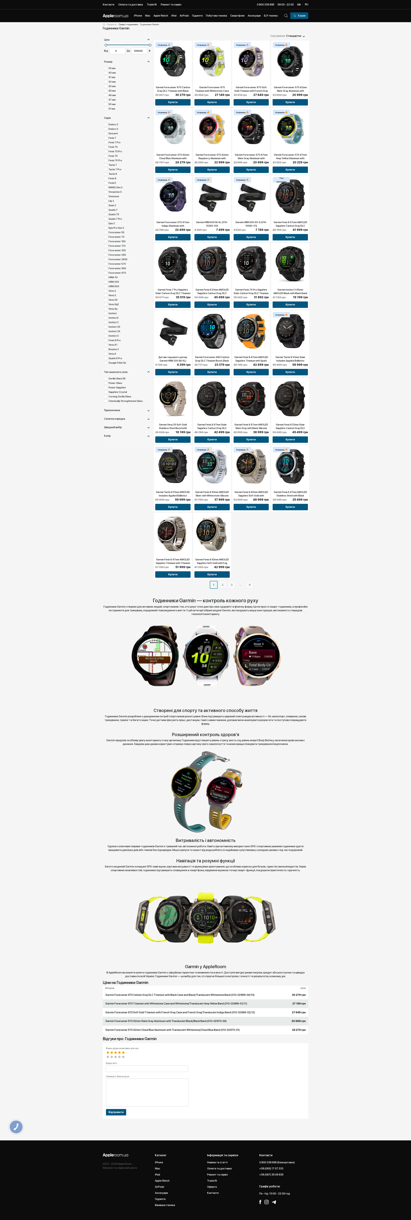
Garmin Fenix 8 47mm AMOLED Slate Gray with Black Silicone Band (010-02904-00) (251, 428)
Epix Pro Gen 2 (116, 227)
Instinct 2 (114, 322)
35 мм (112, 68)
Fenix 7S (113, 147)
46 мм (112, 95)
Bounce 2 (114, 349)
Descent (113, 133)
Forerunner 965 (117, 268)
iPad (157, 1174)
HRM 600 (114, 286)
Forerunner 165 (117, 241)
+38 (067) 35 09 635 (271, 1174)
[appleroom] (104, 24)
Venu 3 (112, 295)
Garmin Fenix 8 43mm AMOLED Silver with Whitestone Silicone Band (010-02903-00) (212, 496)
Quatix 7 (113, 209)
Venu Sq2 (114, 304)
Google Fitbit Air (117, 362)
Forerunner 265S (118, 259)
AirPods (159, 1186)
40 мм (112, 72)
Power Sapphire (117, 387)
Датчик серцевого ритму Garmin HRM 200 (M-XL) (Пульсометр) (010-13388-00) (172, 361)
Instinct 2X (114, 331)
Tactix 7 (113, 165)
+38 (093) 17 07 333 (271, 1168)
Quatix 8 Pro (115, 358)
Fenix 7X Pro (115, 160)
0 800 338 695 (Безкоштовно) (277, 1162)
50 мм (112, 104)
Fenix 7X (113, 156)
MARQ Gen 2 (115, 187)
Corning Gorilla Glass (120, 396)
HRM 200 (114, 281)
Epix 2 (112, 223)
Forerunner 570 (117, 263)
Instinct (113, 313)
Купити (173, 102)
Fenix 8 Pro (115, 340)
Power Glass (115, 383)
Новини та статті (217, 1162)
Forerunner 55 (116, 232)
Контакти (108, 4)
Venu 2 (112, 290)
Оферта (212, 1186)
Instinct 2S (114, 326)
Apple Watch (162, 1180)
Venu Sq (113, 308)
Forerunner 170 (117, 245)
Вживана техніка (165, 1205)
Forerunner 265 (117, 254)
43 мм (112, 86)
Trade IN (152, 4)
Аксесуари (161, 1192)
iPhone (159, 1162)
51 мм (112, 108)
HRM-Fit (113, 277)
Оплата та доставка (130, 4)
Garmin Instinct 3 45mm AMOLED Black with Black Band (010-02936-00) (290, 293)
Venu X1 (113, 344)
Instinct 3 (114, 335)
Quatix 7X (114, 214)
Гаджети (160, 1199)
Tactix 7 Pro (115, 169)
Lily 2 (111, 200)
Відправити (116, 1112)
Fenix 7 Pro (114, 142)
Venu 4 (112, 353)
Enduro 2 (113, 124)
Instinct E (113, 317)
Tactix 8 (113, 173)
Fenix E (112, 182)
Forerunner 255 (117, 250)
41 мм (112, 77)
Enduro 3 (113, 129)
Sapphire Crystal (118, 392)
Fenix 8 (112, 178)
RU (306, 4)
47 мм (112, 99)
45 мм (112, 90)
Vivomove (114, 196)
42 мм (112, 81)
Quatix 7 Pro (115, 218)
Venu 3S (113, 299)
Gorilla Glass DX (117, 378)
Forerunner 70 (116, 236)
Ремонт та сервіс (171, 4)
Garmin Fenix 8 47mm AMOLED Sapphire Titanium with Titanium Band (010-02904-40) (173, 563)
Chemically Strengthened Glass (126, 401)
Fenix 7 (112, 138)
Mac (157, 1168)
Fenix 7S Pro (115, 151)
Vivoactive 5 (115, 191)
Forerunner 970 (117, 272)
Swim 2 (112, 205)
